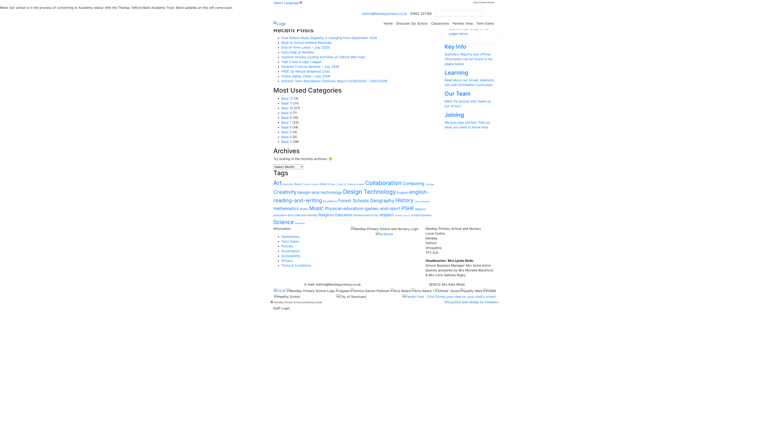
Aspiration (288, 184)
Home (388, 23)
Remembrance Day (365, 215)
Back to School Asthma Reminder (306, 43)
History (404, 200)
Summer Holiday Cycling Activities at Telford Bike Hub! (323, 57)
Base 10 (287, 108)
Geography (382, 200)
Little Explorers (422, 201)
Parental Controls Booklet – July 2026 (310, 67)
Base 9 (286, 113)
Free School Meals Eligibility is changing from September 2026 (329, 38)
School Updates (421, 215)
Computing (413, 183)
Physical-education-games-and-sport (363, 208)
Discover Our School (412, 23)
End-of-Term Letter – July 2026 (305, 47)
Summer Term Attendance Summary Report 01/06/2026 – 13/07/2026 (334, 81)
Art (277, 182)
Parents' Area (463, 23)
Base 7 (286, 122)
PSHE (408, 208)
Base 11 (286, 103)
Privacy (287, 261)
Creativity (285, 192)
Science (283, 222)
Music (316, 208)
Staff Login (281, 308)
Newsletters (290, 237)
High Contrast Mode (483, 2)
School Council (402, 215)
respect (386, 214)
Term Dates (485, 23)
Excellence (330, 201)
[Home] (279, 23)
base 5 (315, 184)
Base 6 (286, 127)
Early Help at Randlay (297, 52)
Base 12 (287, 98)
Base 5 (286, 132)
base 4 (307, 184)
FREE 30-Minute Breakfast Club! (305, 71)
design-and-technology (320, 192)
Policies (287, 246)
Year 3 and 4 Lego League (301, 62)
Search (489, 13)
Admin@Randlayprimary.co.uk (384, 14)
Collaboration (383, 182)
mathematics (286, 208)
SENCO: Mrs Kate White (447, 284)
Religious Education (335, 215)
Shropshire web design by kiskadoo (471, 302)
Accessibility (290, 256)
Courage (429, 184)
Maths (304, 209)
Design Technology (369, 191)
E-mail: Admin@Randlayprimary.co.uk (332, 284)
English (402, 193)
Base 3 (286, 142)
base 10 (342, 184)
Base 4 (286, 137)
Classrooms (440, 23)
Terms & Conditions (296, 265)
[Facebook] (384, 234)
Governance (290, 251)
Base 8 (286, 118)
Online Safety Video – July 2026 (305, 76)
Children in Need (355, 184)
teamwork (300, 223)
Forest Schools (353, 200)
